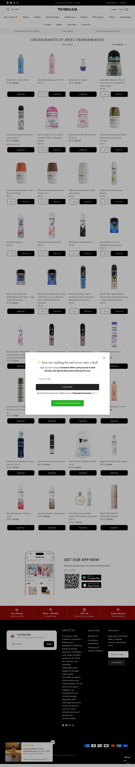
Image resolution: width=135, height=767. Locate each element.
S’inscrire (67, 387)
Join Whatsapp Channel (67, 403)
